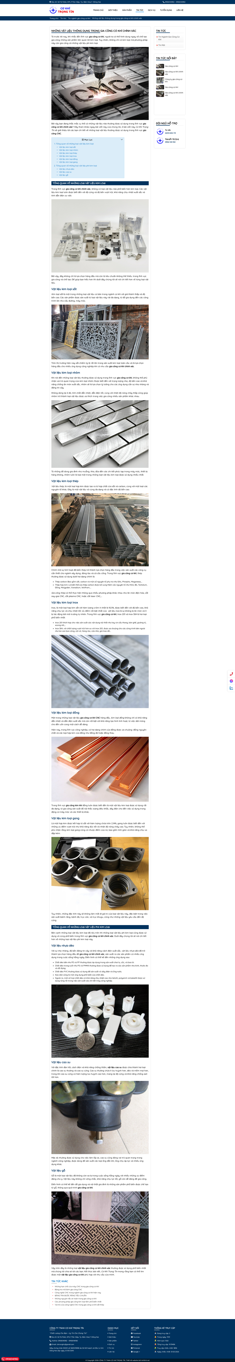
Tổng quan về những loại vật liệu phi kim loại (76, 165)
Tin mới (161, 45)
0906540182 (169, 2)
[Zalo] (231, 688)
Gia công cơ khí (171, 76)
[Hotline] (231, 674)
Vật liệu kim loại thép (68, 153)
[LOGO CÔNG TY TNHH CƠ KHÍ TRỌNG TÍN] (62, 10)
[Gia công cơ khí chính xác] (160, 83)
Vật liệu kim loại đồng (68, 159)
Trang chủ (98, 10)
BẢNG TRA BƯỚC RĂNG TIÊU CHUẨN (71, 1295)
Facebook (137, 1333)
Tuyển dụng (166, 10)
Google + (136, 1352)
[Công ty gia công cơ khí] (160, 69)
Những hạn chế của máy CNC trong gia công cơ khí (77, 1286)
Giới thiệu (113, 10)
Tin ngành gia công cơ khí (79, 18)
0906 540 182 (170, 142)
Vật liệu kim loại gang (68, 162)
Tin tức (139, 10)
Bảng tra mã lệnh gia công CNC (68, 1289)
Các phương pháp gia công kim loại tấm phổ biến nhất (78, 1301)
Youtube (136, 1337)
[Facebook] (231, 681)
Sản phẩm (127, 10)
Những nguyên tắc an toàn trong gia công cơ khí (75, 1298)
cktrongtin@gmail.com (65, 1344)
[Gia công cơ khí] (160, 76)
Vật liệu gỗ (63, 175)
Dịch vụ (151, 10)
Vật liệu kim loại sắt (67, 147)
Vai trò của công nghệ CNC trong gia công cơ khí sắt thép (79, 1305)
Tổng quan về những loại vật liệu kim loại (75, 143)
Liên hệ (179, 10)
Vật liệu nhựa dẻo (66, 169)
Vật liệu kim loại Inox (68, 156)
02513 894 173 (170, 133)
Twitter (135, 1341)
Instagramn (137, 1344)
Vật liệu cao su (65, 172)
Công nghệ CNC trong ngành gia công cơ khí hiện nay (78, 1292)
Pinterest (136, 1348)
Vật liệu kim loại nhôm (68, 150)
